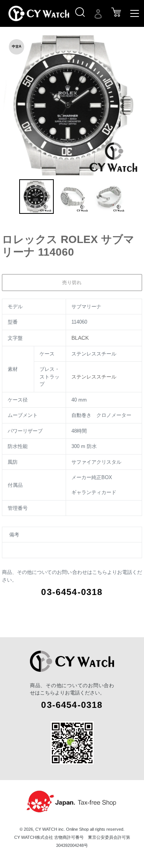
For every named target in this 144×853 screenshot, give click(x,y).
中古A (17, 46)
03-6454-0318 (72, 592)
